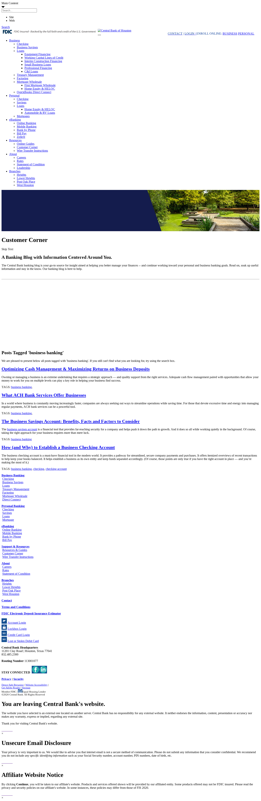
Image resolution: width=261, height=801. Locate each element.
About (13, 154)
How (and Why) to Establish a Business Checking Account (58, 447)
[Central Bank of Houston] (114, 30)
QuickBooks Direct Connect (34, 92)
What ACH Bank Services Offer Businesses (44, 395)
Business (14, 40)
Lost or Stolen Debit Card (23, 641)
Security (18, 679)
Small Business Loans (37, 64)
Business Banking (13, 475)
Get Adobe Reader (11, 687)
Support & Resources (15, 546)
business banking (21, 387)
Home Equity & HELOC (39, 88)
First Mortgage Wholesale (40, 85)
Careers (21, 157)
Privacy (6, 679)
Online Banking (26, 123)
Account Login (17, 622)
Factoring (22, 78)
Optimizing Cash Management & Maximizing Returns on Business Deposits (76, 368)
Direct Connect (11, 499)
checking (38, 469)
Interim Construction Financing (43, 61)
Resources (15, 140)
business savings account (22, 429)
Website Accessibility (36, 685)
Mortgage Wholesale (29, 81)
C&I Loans (31, 71)
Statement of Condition (31, 164)
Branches (14, 171)
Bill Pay (22, 133)
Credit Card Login (19, 635)
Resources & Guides (14, 550)
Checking (22, 44)
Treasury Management (30, 75)
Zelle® (21, 136)
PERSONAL (246, 33)
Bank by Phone (26, 130)
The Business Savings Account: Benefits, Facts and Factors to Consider (71, 421)
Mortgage (8, 519)
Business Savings (27, 47)
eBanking (15, 119)
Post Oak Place (26, 181)
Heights (21, 174)
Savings (21, 102)
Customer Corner (27, 147)
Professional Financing (38, 68)
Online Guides (25, 143)
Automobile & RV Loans (39, 112)
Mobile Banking (26, 126)
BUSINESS (230, 33)
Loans (20, 50)
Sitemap (26, 687)
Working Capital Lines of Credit (43, 57)
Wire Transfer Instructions (32, 150)
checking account (56, 469)
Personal (14, 95)
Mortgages (23, 116)
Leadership (23, 167)
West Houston (25, 185)
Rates (20, 161)
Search (6, 27)
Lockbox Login (17, 628)
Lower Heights (26, 178)
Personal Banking (13, 506)
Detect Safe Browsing (13, 685)
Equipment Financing (37, 54)
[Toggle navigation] (99, 35)
